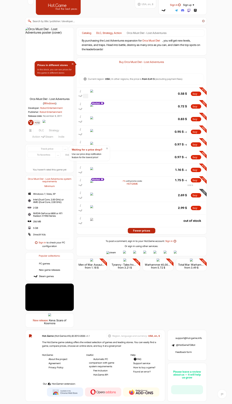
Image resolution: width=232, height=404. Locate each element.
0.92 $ (190, 185)
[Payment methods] (121, 68)
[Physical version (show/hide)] (136, 68)
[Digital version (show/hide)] (131, 68)
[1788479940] (85, 96)
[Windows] (146, 68)
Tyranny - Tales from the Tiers (129, 264)
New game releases (49, 270)
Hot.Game (58, 7)
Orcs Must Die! (151, 40)
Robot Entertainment (51, 108)
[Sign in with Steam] (163, 10)
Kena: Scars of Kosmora (55, 322)
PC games (44, 263)
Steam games (46, 276)
